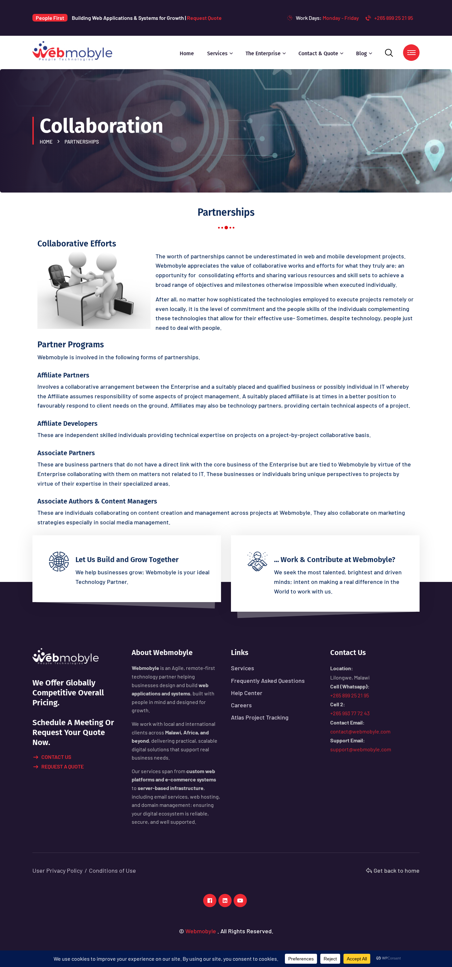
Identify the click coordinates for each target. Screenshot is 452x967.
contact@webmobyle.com (360, 731)
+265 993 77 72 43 (350, 713)
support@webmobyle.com (360, 749)
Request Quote (204, 18)
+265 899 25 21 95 (393, 18)
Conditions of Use (112, 870)
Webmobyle (200, 931)
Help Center (246, 692)
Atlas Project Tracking (260, 717)
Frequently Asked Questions (268, 680)
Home (187, 53)
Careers (241, 705)
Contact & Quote (318, 53)
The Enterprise (263, 53)
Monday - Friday (341, 18)
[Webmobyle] (72, 50)
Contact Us (56, 757)
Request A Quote (62, 766)
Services (217, 53)
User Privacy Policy (57, 870)
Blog (361, 53)
